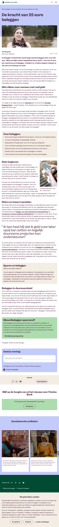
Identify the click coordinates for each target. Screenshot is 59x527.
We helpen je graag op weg (14, 336)
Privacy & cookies (23, 488)
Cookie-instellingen (42, 522)
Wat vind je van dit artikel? (13, 358)
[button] (57, 453)
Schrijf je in (29, 406)
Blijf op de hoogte (9, 488)
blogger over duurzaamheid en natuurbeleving (32, 212)
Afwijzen (28, 522)
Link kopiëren (42, 381)
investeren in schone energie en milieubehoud (17, 214)
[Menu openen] (56, 2)
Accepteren (16, 522)
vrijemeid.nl (29, 103)
